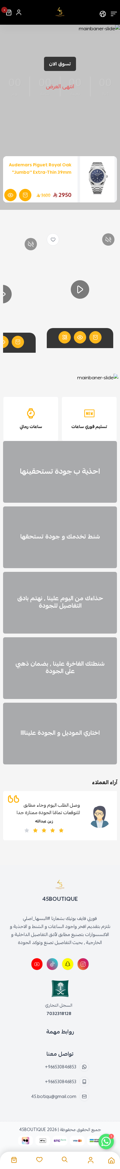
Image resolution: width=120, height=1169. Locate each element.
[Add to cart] (95, 337)
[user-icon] (18, 12)
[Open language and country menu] (103, 12)
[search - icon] (64, 1160)
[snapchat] (68, 964)
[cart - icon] (14, 1159)
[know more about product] (10, 195)
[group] (60, 378)
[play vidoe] (80, 289)
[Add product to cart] (25, 195)
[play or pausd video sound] (108, 239)
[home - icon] (111, 1160)
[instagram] (83, 964)
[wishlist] (53, 239)
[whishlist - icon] (39, 1160)
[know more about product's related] (64, 337)
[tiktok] (52, 964)
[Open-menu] (114, 12)
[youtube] (37, 964)
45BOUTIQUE (32, 1129)
